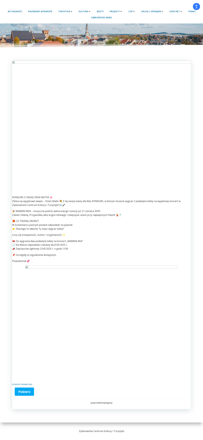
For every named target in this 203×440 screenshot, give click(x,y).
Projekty (115, 11)
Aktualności (15, 11)
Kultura (83, 11)
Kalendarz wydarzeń (40, 11)
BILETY (100, 11)
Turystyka (64, 11)
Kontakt (175, 11)
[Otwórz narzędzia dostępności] (196, 6)
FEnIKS (191, 11)
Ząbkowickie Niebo (101, 17)
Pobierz (24, 391)
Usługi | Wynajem (151, 11)
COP (130, 11)
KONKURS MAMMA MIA (22, 384)
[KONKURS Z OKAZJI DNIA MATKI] (101, 128)
